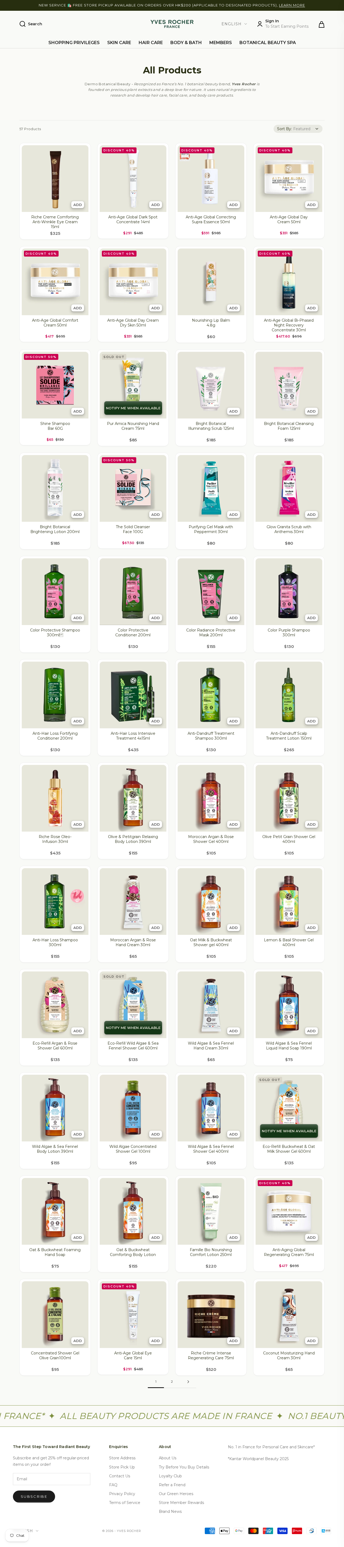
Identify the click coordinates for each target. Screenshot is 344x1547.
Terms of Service (124, 1502)
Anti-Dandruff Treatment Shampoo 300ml (211, 736)
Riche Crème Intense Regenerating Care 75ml (211, 1355)
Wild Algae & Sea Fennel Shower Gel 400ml (211, 1149)
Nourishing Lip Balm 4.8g (211, 323)
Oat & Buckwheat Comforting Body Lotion (133, 1252)
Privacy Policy (122, 1493)
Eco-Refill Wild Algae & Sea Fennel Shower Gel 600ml (133, 1046)
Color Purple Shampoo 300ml (289, 632)
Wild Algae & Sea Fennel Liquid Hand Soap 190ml (289, 1046)
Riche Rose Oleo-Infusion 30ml (55, 839)
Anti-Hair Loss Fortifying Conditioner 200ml (55, 736)
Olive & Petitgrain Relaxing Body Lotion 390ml (133, 839)
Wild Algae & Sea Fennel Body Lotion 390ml (55, 1149)
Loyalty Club (170, 1476)
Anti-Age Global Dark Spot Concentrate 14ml (132, 219)
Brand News (170, 1511)
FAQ (113, 1484)
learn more (292, 5)
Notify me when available (133, 408)
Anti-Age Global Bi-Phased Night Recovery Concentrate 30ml (289, 325)
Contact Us (119, 1476)
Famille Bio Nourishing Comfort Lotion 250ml (211, 1252)
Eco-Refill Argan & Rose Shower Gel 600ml (55, 1046)
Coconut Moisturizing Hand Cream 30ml (289, 1355)
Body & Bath (186, 43)
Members (220, 43)
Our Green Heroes (176, 1493)
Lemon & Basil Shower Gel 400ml (289, 942)
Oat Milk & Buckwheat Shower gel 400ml (211, 942)
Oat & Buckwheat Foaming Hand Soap (55, 1252)
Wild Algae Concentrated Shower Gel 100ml (132, 1149)
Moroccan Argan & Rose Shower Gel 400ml (211, 839)
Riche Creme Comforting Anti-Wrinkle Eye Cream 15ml (55, 222)
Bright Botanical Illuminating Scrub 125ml (211, 426)
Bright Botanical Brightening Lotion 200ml (55, 529)
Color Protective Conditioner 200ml (132, 632)
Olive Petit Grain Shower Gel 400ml (288, 839)
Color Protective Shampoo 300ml (55, 632)
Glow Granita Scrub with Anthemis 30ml (289, 529)
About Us (167, 1458)
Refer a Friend (172, 1484)
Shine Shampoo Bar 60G (55, 426)
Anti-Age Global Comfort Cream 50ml (55, 323)
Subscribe (34, 1496)
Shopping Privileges (74, 43)
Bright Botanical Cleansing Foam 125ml (289, 426)
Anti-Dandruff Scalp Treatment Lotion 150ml (288, 736)
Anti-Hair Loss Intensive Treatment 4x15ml (133, 736)
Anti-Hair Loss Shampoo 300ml (55, 942)
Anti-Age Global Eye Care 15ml (133, 1355)
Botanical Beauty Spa (267, 43)
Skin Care (119, 43)
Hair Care (151, 43)
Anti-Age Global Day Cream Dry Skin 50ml (133, 323)
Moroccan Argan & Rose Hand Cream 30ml (133, 942)
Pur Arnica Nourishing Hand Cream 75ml (133, 426)
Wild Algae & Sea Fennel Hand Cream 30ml (211, 1046)
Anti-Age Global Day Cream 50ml (289, 219)
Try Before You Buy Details (184, 1467)
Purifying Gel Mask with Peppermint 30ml (211, 529)
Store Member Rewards (181, 1502)
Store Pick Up (122, 1467)
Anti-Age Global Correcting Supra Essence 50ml (211, 219)
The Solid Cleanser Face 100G (133, 529)
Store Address (122, 1458)
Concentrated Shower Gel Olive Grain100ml (55, 1355)
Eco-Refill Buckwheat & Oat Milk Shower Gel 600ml (289, 1149)
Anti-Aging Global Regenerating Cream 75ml (289, 1252)
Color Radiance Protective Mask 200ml (210, 632)
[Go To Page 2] (188, 1382)
